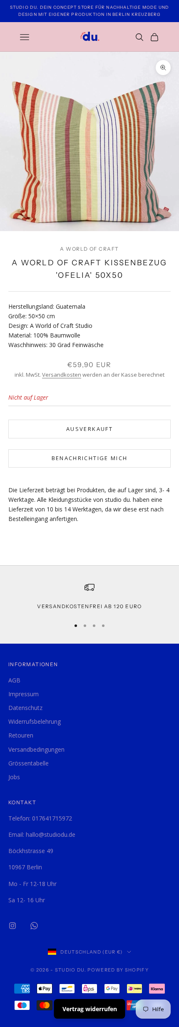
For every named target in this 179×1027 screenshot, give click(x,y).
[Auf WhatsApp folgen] (34, 925)
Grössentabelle (28, 763)
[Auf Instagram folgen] (12, 925)
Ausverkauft (89, 429)
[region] (89, 596)
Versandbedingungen (36, 749)
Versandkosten (61, 374)
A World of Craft (89, 249)
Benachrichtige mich (89, 458)
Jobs (14, 777)
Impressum (23, 694)
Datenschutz (25, 708)
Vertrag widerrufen (89, 1009)
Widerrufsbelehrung (34, 721)
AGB (14, 680)
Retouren (20, 735)
